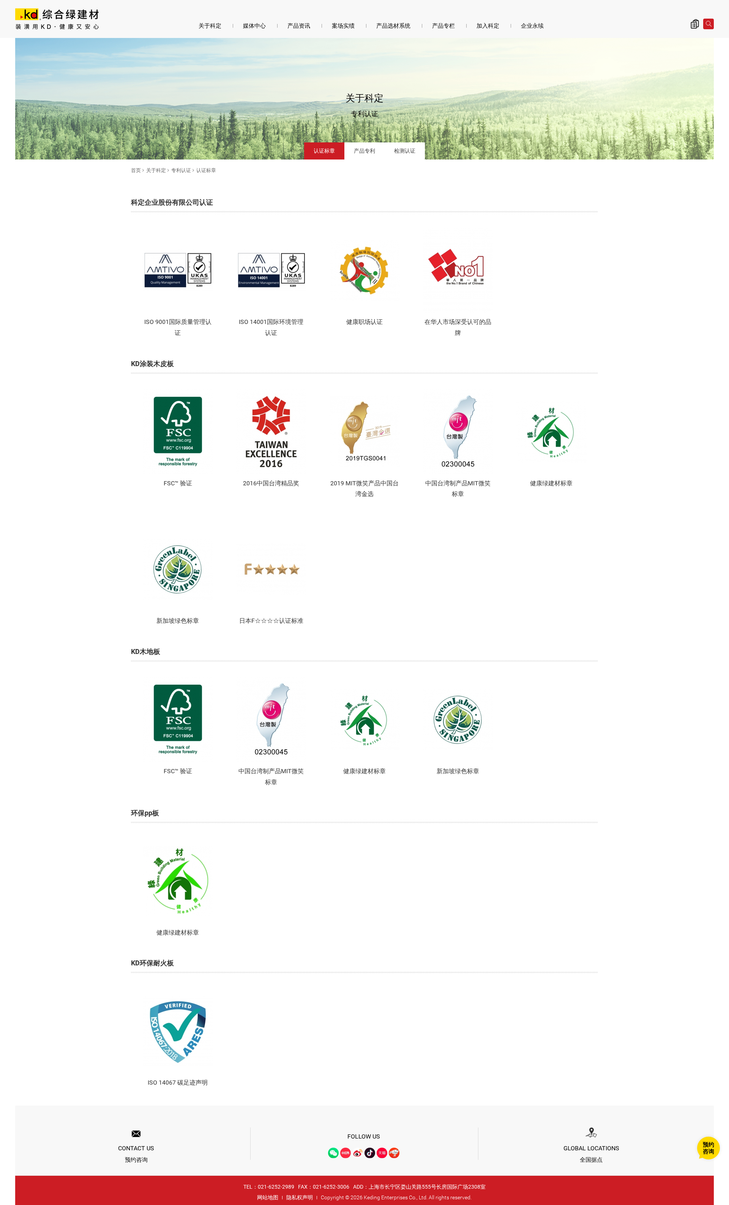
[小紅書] (345, 1153)
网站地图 (267, 1197)
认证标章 (324, 151)
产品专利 (364, 151)
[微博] (357, 1153)
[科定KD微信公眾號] (333, 1153)
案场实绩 (343, 25)
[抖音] (369, 1153)
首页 (136, 170)
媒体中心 (254, 25)
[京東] (394, 1153)
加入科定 (488, 25)
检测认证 (404, 151)
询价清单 (695, 24)
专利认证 (181, 170)
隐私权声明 (299, 1197)
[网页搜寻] (708, 24)
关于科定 (210, 25)
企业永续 (532, 25)
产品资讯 (298, 25)
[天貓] (382, 1153)
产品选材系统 (393, 25)
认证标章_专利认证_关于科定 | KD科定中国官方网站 (57, 19)
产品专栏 (443, 25)
